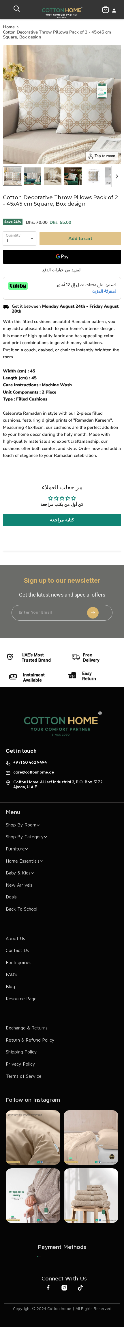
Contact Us (17, 950)
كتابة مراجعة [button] (62, 520)
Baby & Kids (18, 872)
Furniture (15, 848)
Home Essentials (23, 860)
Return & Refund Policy (30, 1039)
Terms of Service (24, 1076)
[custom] (39, 1256)
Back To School (21, 908)
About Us (15, 938)
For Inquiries (18, 962)
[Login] (114, 11)
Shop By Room (21, 824)
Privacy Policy (20, 1063)
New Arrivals (19, 884)
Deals (11, 896)
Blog (10, 986)
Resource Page (21, 998)
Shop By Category (25, 836)
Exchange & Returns (27, 1027)
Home (9, 27)
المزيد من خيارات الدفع (62, 270)
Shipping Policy (21, 1051)
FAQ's (11, 974)
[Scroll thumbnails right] (116, 176)
